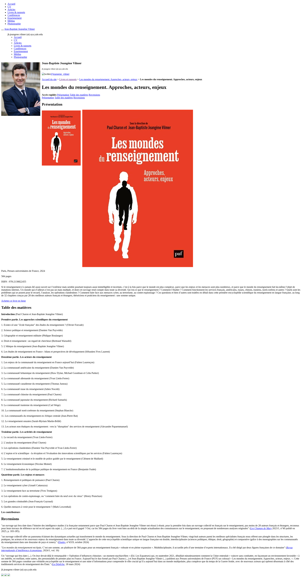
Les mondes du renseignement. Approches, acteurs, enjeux (108, 79)
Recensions (94, 94)
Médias (11, 21)
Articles (11, 9)
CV (9, 6)
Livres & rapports (16, 12)
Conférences (14, 15)
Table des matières (79, 94)
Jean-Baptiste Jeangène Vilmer (19, 29)
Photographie (14, 23)
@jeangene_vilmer (60, 74)
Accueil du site (49, 79)
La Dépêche (58, 564)
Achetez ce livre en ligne (13, 300)
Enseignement (15, 18)
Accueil (11, 4)
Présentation (63, 94)
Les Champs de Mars (261, 528)
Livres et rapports (68, 79)
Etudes (62, 542)
